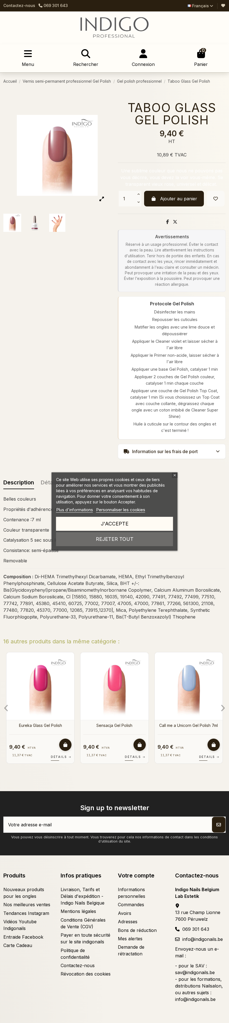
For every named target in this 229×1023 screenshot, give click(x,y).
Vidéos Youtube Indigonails (20, 925)
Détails (70, 756)
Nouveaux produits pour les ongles (23, 893)
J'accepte (114, 524)
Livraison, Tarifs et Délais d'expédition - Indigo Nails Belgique (82, 896)
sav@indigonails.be (195, 972)
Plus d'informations (74, 509)
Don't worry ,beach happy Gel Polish (124, 728)
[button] (6, 708)
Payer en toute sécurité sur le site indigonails (85, 938)
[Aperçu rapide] (5, 671)
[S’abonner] (218, 824)
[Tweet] (175, 222)
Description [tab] (18, 482)
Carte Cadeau (17, 945)
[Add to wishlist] (216, 198)
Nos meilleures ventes (26, 904)
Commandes (131, 904)
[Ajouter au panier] (75, 745)
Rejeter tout (114, 539)
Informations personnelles (131, 893)
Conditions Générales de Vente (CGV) (83, 923)
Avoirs (124, 913)
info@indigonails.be (202, 939)
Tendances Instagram (26, 913)
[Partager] (167, 222)
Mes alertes (130, 938)
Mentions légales (78, 911)
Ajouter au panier (178, 198)
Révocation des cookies (86, 974)
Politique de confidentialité (75, 954)
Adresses (127, 921)
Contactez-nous (19, 5)
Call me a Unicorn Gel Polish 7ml (50, 725)
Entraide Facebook (23, 937)
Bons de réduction (137, 930)
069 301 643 (195, 929)
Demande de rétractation (131, 950)
